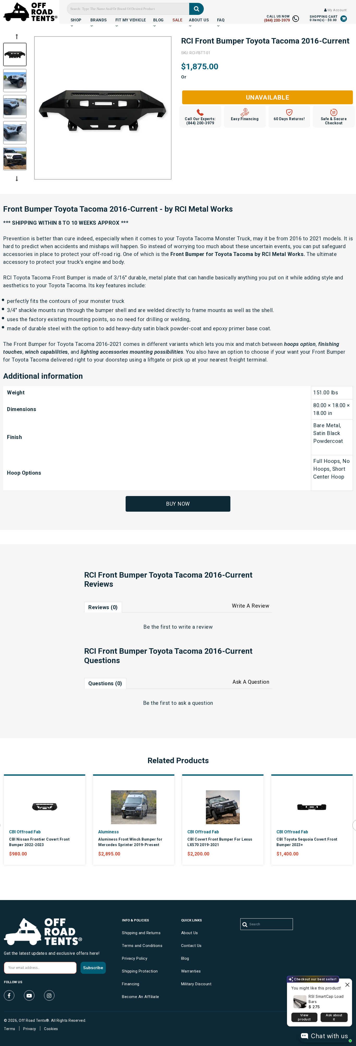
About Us (199, 19)
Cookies (51, 1029)
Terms (9, 1029)
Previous (16, 36)
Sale (177, 19)
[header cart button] (344, 18)
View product (304, 1017)
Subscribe (93, 968)
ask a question (195, 703)
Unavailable (267, 97)
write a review (196, 627)
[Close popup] (347, 983)
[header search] (196, 9)
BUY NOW (178, 504)
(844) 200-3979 (277, 20)
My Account (337, 10)
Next (16, 178)
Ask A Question (250, 682)
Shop (76, 19)
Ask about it (334, 1017)
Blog (158, 19)
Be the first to (178, 627)
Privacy (29, 1029)
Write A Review (250, 606)
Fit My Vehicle (130, 19)
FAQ (221, 19)
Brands (98, 19)
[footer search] (245, 925)
